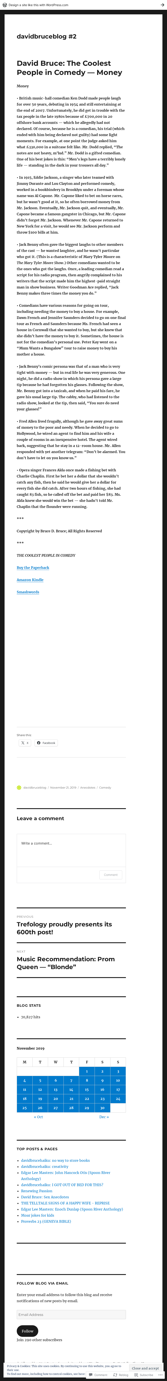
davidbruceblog (34, 787)
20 (55, 1098)
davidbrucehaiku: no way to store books (55, 1160)
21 (71, 1098)
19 (40, 1098)
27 (55, 1108)
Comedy (105, 787)
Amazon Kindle (30, 580)
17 (118, 1089)
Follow (27, 1331)
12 (40, 1089)
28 (71, 1108)
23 (102, 1098)
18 (25, 1098)
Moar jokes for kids (37, 1215)
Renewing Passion (36, 1191)
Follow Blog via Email (42, 1283)
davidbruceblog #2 (47, 36)
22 (87, 1098)
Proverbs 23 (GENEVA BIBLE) (46, 1221)
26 (40, 1108)
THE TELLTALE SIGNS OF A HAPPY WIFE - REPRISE (65, 1203)
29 (87, 1108)
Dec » (104, 1117)
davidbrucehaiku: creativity (44, 1166)
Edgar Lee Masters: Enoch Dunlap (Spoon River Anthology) (72, 1209)
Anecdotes (87, 787)
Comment (111, 875)
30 (102, 1108)
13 (55, 1089)
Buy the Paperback (33, 567)
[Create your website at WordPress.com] (83, 5)
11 (24, 1089)
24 (118, 1098)
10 (118, 1080)
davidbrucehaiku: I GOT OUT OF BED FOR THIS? (62, 1185)
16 (102, 1089)
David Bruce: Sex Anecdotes (45, 1197)
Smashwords (28, 592)
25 (24, 1108)
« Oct (38, 1117)
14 (71, 1089)
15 (87, 1089)
